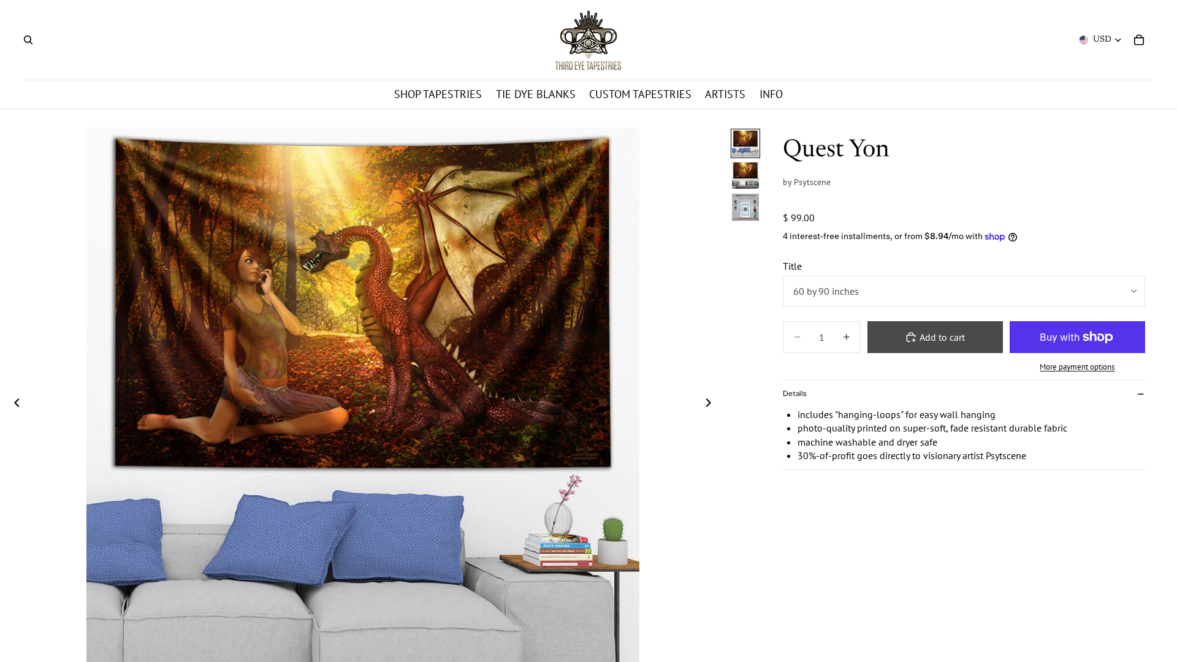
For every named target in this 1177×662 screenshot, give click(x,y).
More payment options (1077, 366)
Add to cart (942, 337)
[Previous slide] (13, 403)
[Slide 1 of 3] (745, 143)
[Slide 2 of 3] (745, 175)
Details (794, 393)
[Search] (28, 39)
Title (792, 266)
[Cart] (1139, 39)
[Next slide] (711, 403)
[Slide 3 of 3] (745, 207)
